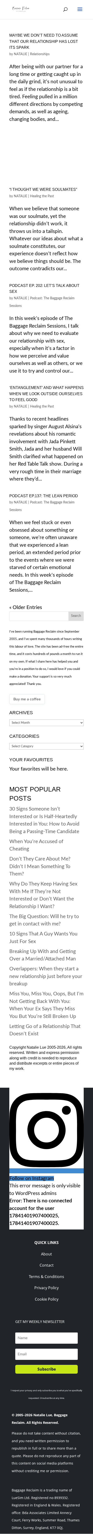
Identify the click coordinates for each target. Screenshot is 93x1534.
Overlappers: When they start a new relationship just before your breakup (45, 976)
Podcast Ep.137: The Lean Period (43, 496)
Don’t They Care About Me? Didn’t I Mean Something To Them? (39, 866)
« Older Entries (25, 607)
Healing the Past (42, 196)
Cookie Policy (46, 1299)
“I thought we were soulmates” (43, 189)
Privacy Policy (46, 1287)
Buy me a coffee (27, 699)
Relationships (40, 54)
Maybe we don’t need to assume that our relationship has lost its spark (43, 41)
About (46, 1254)
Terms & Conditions (46, 1276)
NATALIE (20, 54)
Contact (47, 1265)
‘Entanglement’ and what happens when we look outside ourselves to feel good (46, 394)
